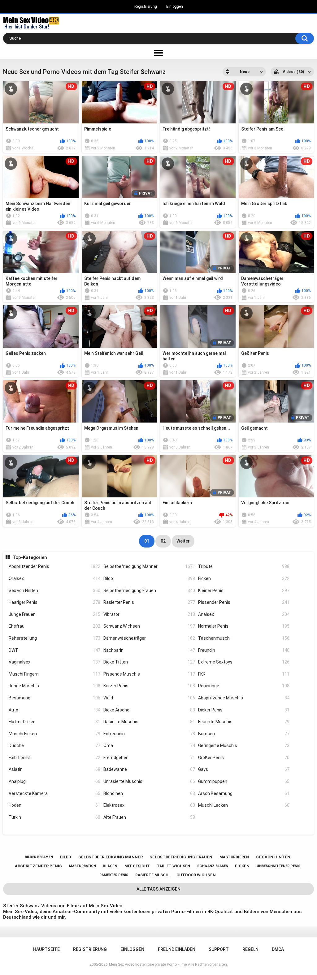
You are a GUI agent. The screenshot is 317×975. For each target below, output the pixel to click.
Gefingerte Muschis (244, 745)
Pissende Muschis (149, 674)
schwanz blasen (212, 866)
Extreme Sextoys (244, 661)
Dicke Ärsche (149, 709)
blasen (110, 866)
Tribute (244, 566)
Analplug (54, 781)
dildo (65, 857)
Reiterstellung (54, 638)
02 (163, 541)
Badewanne (149, 769)
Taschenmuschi (244, 638)
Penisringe (244, 685)
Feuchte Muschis (244, 721)
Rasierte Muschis (149, 721)
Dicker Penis (244, 709)
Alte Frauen (149, 817)
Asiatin (54, 769)
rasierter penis (113, 875)
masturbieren (234, 857)
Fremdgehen (149, 757)
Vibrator (149, 614)
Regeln (250, 949)
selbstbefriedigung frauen (181, 857)
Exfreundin (149, 733)
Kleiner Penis (244, 590)
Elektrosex (149, 805)
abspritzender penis (38, 866)
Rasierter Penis (149, 602)
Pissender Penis (244, 602)
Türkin (54, 817)
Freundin (244, 650)
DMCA (278, 949)
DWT (54, 650)
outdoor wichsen (196, 875)
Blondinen (149, 793)
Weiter (183, 541)
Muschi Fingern (54, 674)
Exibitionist (54, 757)
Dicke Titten (149, 661)
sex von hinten (273, 857)
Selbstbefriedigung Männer (149, 566)
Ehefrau (54, 626)
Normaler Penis (244, 626)
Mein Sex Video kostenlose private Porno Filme (148, 964)
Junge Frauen (54, 614)
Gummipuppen (244, 781)
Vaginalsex (54, 661)
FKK (244, 674)
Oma (149, 745)
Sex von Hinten (54, 590)
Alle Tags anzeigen (158, 889)
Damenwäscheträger (149, 638)
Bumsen (244, 733)
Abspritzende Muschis (244, 697)
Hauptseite (46, 949)
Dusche (54, 745)
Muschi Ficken (54, 733)
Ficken (244, 578)
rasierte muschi (152, 875)
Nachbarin (149, 650)
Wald (149, 697)
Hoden (54, 805)
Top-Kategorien (30, 557)
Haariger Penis (54, 602)
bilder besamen (39, 857)
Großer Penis (244, 757)
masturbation (82, 866)
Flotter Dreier (54, 721)
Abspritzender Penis (54, 566)
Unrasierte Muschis (149, 781)
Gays (244, 769)
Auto (54, 709)
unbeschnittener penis (278, 866)
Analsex (244, 614)
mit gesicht (137, 866)
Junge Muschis (54, 685)
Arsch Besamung (244, 793)
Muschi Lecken (244, 805)
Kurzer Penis (149, 685)
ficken (242, 866)
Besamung (54, 697)
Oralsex (54, 578)
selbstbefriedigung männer (110, 857)
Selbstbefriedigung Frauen (149, 590)
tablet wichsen (173, 866)
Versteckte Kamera (54, 793)
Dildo (149, 578)
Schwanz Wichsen (149, 626)
